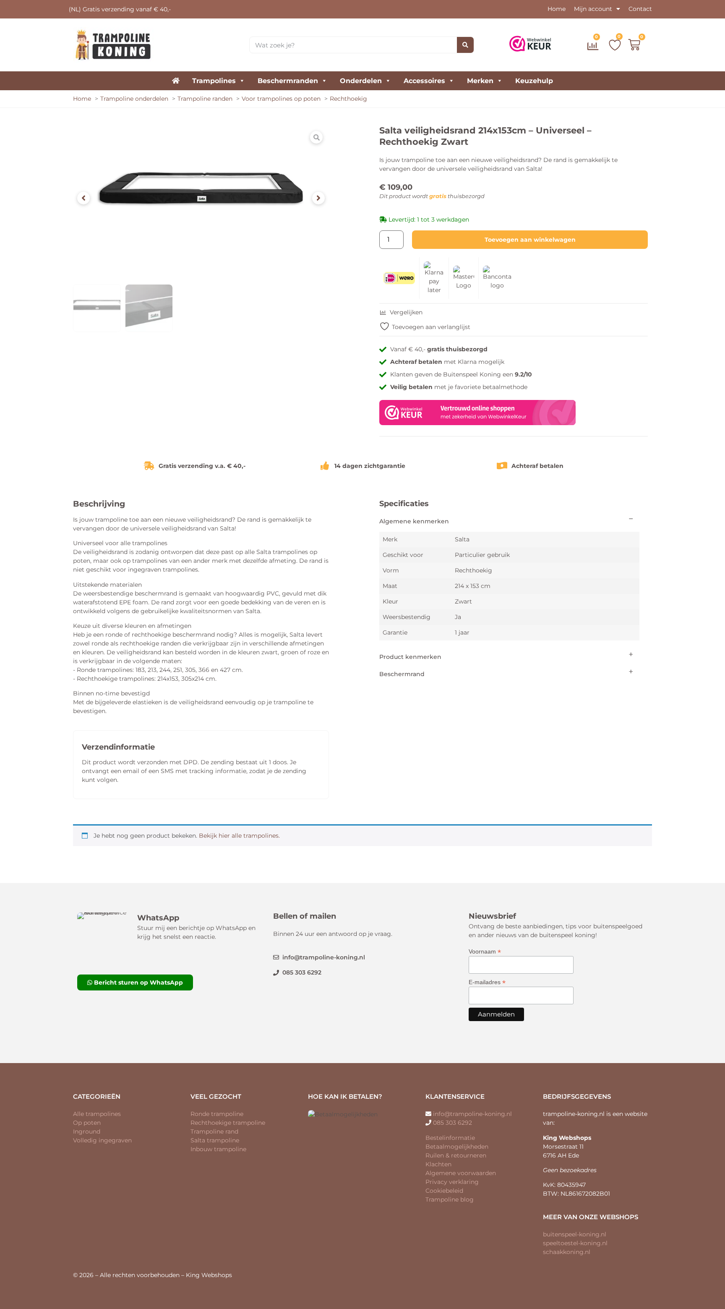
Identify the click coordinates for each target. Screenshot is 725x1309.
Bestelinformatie (450, 1138)
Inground (86, 1131)
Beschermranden (288, 81)
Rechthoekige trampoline (227, 1122)
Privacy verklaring (452, 1182)
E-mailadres (487, 981)
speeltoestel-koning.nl (575, 1243)
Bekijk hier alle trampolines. (239, 835)
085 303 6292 (452, 1122)
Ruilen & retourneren (455, 1155)
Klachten (438, 1164)
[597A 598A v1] (201, 198)
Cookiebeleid (444, 1190)
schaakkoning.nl (566, 1252)
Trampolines (214, 81)
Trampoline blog (449, 1199)
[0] (594, 48)
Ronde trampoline (216, 1114)
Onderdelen (361, 81)
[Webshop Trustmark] (477, 423)
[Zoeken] (465, 45)
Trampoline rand (214, 1131)
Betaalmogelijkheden (456, 1146)
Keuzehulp (534, 81)
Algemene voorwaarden (460, 1173)
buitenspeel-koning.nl (574, 1234)
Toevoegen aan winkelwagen (530, 239)
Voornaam (485, 951)
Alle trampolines (97, 1114)
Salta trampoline (214, 1140)
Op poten (87, 1122)
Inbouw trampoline (218, 1149)
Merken (480, 81)
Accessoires (424, 81)
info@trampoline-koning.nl (472, 1114)
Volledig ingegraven (102, 1140)
